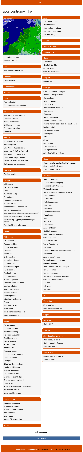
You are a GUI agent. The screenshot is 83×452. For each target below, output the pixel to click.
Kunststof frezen (10, 203)
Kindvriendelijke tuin (11, 389)
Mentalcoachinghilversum (53, 94)
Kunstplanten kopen (11, 260)
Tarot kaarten (48, 111)
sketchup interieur (10, 305)
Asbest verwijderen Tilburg (53, 153)
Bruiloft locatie (9, 344)
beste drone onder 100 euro (14, 312)
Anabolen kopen (49, 228)
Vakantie (7, 76)
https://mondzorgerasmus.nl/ (14, 115)
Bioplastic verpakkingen (13, 200)
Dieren (6, 98)
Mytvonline (47, 205)
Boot (45, 218)
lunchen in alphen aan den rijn (15, 206)
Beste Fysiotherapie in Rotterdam (56, 276)
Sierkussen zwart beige (13, 377)
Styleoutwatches (10, 257)
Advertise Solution (50, 346)
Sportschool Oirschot (12, 128)
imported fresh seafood (12, 210)
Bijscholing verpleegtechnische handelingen (60, 124)
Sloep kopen (48, 215)
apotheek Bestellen (11, 289)
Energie (46, 330)
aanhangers (48, 133)
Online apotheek (10, 276)
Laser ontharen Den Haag (53, 186)
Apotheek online (49, 146)
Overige (46, 87)
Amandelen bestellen (12, 406)
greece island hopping (52, 71)
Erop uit (46, 77)
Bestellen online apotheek (14, 282)
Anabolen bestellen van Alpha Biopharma (59, 250)
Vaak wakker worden (51, 240)
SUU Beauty (48, 143)
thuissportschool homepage (14, 154)
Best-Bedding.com (11, 60)
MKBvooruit (8, 184)
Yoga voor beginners (12, 403)
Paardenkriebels (10, 102)
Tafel (45, 136)
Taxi (5, 66)
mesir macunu (9, 412)
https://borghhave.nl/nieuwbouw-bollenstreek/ (21, 213)
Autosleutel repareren (51, 21)
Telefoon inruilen (10, 174)
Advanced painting (11, 331)
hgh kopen (47, 286)
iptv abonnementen (50, 273)
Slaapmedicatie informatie (53, 234)
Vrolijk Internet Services (61, 449)
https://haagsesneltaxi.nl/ (13, 70)
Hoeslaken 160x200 (11, 57)
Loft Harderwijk (9, 80)
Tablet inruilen (9, 270)
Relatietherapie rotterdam (53, 107)
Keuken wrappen (10, 351)
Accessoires (8, 308)
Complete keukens (11, 328)
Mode (45, 295)
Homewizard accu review (13, 141)
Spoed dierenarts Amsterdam (15, 105)
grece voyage (48, 68)
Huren (45, 159)
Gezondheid (8, 111)
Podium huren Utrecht (51, 169)
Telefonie (7, 170)
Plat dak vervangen (11, 370)
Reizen (46, 58)
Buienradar (8, 17)
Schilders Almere (10, 338)
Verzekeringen (49, 52)
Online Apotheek (49, 237)
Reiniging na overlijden (13, 335)
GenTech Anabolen (50, 231)
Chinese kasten (49, 98)
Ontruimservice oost (11, 373)
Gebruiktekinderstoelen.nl (53, 356)
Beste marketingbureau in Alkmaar (17, 216)
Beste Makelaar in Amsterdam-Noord (18, 386)
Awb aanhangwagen (51, 130)
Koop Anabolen (49, 224)
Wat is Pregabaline (50, 244)
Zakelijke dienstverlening (53, 336)
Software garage (49, 34)
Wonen (6, 321)
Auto (45, 17)
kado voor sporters (11, 118)
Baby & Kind (48, 352)
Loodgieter (8, 360)
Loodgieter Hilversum (12, 367)
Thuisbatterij (8, 383)
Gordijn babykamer (11, 247)
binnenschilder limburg (12, 393)
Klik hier (46, 282)
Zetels (45, 140)
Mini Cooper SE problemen (14, 148)
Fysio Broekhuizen (50, 202)
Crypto (46, 314)
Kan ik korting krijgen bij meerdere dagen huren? (19, 220)
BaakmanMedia (44, 449)
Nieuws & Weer (49, 46)
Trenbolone (47, 253)
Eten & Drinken (10, 399)
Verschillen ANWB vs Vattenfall (16, 151)
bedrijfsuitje (47, 81)
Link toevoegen (41, 432)
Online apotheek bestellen (53, 279)
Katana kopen (9, 253)
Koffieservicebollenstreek (13, 409)
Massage (7, 131)
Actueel (46, 40)
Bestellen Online (10, 292)
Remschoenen (49, 24)
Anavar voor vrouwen (51, 257)
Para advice (48, 104)
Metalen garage (10, 341)
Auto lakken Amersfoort (52, 31)
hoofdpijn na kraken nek (52, 120)
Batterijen (7, 302)
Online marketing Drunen (53, 343)
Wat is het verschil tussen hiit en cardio (58, 192)
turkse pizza (8, 416)
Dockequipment (10, 263)
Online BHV (48, 324)
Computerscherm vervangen (54, 91)
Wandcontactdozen (11, 244)
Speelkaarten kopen (11, 266)
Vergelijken (47, 301)
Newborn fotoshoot (50, 179)
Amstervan (47, 61)
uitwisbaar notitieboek (12, 299)
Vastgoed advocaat (50, 189)
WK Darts (47, 221)
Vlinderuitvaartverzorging (53, 182)
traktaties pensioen (50, 359)
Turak (6, 190)
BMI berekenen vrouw (12, 125)
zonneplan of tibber (11, 121)
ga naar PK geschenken (13, 419)
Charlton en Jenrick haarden (15, 380)
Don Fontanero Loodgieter (14, 354)
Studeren (47, 320)
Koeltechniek (9, 347)
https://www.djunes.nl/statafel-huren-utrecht (59, 163)
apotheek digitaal (10, 286)
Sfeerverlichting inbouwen (53, 28)
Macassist (47, 114)
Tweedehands (9, 86)
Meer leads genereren (51, 340)
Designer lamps (49, 101)
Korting (7, 92)
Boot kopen (47, 208)
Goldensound (9, 240)
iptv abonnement (49, 270)
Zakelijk (7, 180)
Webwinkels (8, 237)
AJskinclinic (48, 198)
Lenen (6, 231)
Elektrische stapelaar (51, 211)
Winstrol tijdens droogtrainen (54, 260)
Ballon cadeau (49, 195)
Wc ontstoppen (9, 325)
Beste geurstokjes (50, 149)
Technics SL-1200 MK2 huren (15, 225)
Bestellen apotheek (11, 279)
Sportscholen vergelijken (52, 308)
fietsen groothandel (50, 117)
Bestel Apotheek (10, 295)
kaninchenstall (49, 127)
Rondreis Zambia (50, 65)
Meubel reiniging (10, 357)
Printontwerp (9, 197)
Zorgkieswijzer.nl (49, 305)
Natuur (6, 425)
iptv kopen (47, 247)
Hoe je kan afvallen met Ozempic (56, 266)
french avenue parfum (12, 315)
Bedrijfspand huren (11, 187)
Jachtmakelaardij (10, 194)
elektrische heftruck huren (53, 166)
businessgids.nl (10, 144)
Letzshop (7, 250)
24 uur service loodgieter (13, 364)
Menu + (41, 2)
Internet (7, 137)
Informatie (47, 175)
